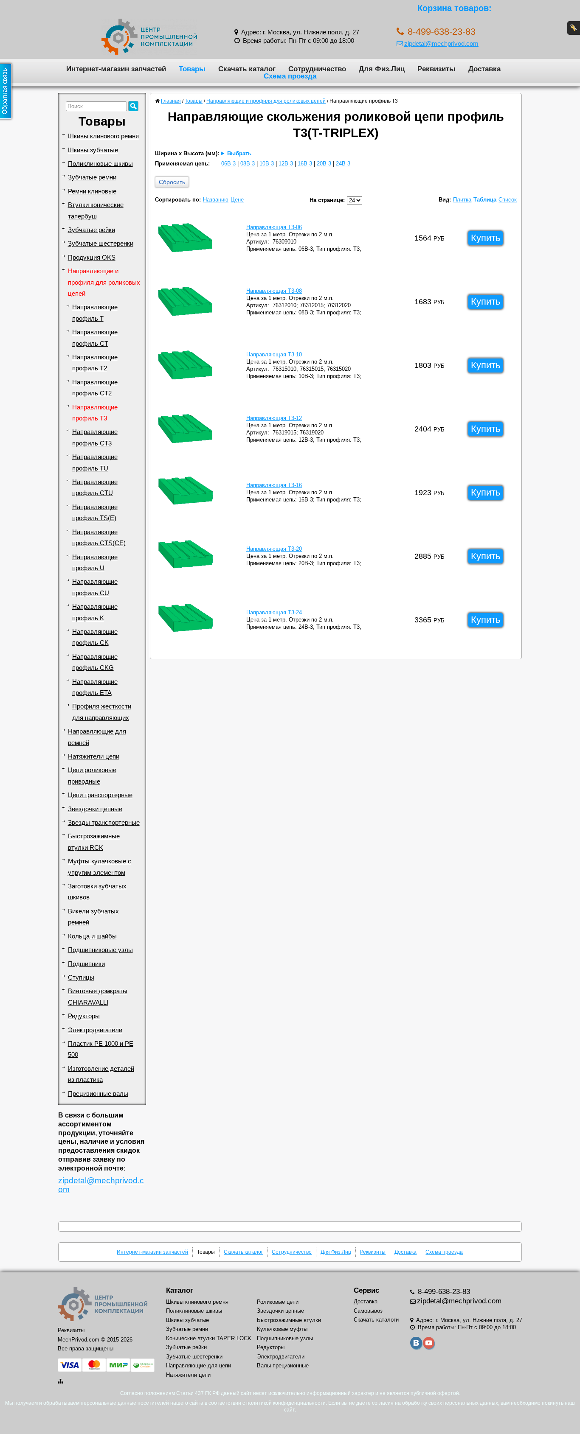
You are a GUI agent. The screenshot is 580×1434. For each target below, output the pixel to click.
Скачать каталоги (376, 1319)
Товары (192, 68)
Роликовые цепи (277, 1302)
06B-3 (228, 163)
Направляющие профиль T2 (95, 363)
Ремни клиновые (92, 191)
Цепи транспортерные (100, 795)
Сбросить (172, 182)
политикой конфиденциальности (286, 1403)
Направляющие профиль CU (95, 587)
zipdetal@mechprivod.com (441, 43)
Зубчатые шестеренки (100, 243)
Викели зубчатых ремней (93, 917)
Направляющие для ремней (97, 737)
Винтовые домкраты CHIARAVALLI (97, 996)
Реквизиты (436, 68)
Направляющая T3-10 (274, 354)
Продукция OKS (91, 257)
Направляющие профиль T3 (95, 413)
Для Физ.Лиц (382, 68)
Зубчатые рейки (91, 230)
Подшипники (86, 964)
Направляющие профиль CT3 (95, 437)
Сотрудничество (317, 68)
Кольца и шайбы (92, 936)
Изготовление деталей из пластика (101, 1074)
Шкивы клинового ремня (103, 136)
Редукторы (84, 1016)
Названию (215, 199)
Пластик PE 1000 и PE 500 (100, 1049)
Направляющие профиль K (95, 612)
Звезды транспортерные (104, 822)
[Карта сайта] (61, 1381)
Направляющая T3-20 (274, 549)
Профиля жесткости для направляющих (101, 712)
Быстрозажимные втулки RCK (94, 842)
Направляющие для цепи (198, 1365)
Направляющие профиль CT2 (95, 388)
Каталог (179, 1290)
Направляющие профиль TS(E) (95, 512)
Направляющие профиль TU (95, 462)
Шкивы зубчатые (93, 150)
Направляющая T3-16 (274, 485)
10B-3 (266, 163)
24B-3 (343, 163)
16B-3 (305, 163)
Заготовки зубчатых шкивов (97, 892)
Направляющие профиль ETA (95, 687)
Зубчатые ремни (92, 177)
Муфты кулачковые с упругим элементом (99, 867)
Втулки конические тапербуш (96, 210)
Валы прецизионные (283, 1365)
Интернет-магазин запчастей (116, 68)
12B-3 (286, 163)
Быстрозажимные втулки (289, 1320)
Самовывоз (368, 1311)
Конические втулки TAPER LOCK (208, 1338)
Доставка (484, 68)
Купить (485, 237)
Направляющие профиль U (95, 562)
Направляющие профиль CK (95, 637)
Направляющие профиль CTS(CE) (99, 537)
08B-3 (247, 163)
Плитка (462, 199)
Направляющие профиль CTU (95, 487)
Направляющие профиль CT (95, 338)
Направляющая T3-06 (274, 227)
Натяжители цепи (93, 756)
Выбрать (239, 153)
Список (507, 199)
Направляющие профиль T (95, 313)
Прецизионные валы (98, 1093)
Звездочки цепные (95, 809)
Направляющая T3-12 (274, 418)
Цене (237, 199)
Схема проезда (290, 76)
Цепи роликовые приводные (92, 775)
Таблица (484, 199)
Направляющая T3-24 (274, 612)
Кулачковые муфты (282, 1329)
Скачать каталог (247, 68)
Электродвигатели (95, 1030)
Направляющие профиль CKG (95, 662)
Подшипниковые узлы (100, 950)
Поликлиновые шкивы (100, 163)
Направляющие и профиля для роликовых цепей (104, 282)
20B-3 (324, 163)
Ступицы (81, 977)
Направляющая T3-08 (274, 291)
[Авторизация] (573, 28)
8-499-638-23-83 (443, 1292)
